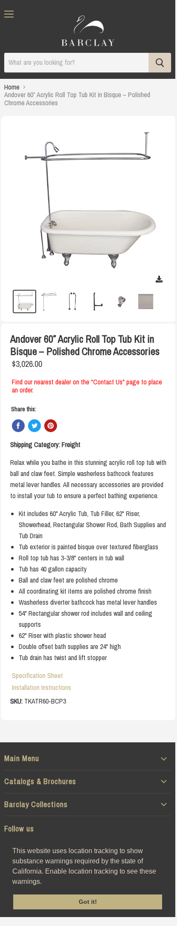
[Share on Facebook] (18, 425)
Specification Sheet (37, 675)
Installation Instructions (41, 687)
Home (12, 87)
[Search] (159, 62)
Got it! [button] (88, 901)
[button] (44, 882)
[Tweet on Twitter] (34, 425)
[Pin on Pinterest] (50, 425)
